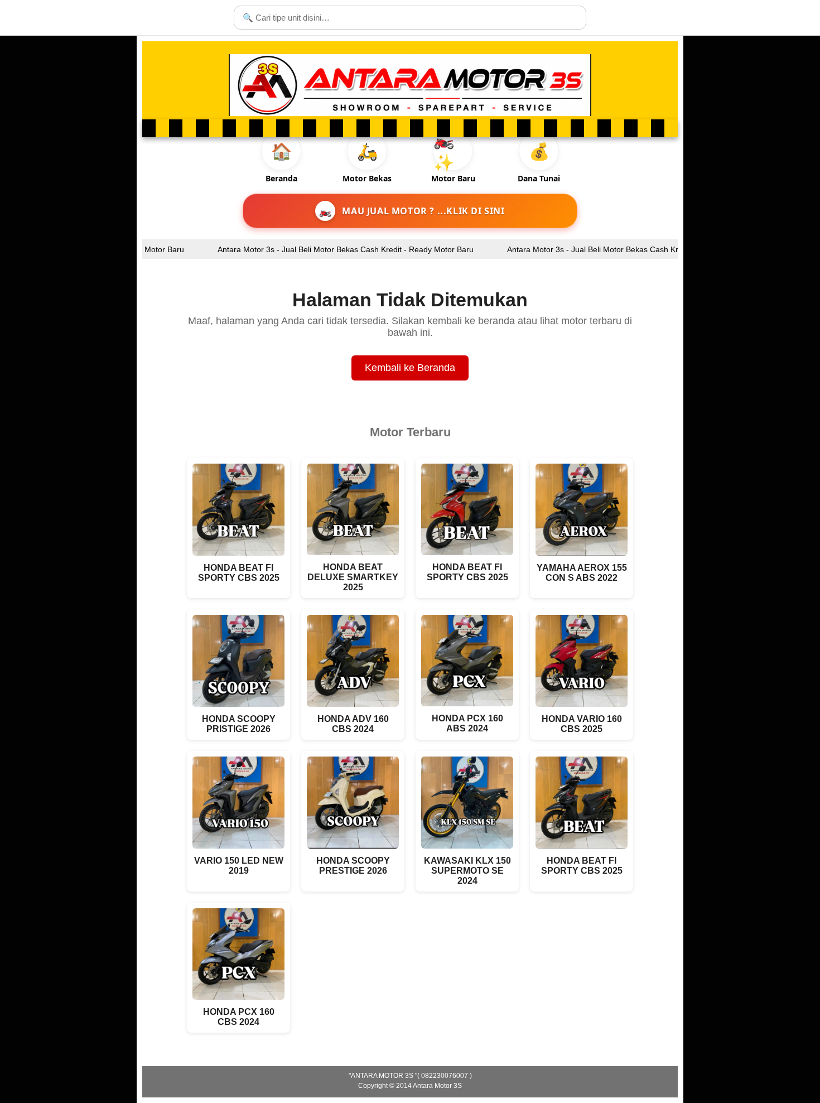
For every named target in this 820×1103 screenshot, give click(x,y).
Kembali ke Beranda (410, 367)
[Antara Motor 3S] (410, 85)
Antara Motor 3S (437, 1086)
